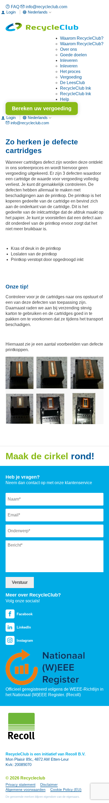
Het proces (70, 71)
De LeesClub (72, 82)
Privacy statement (20, 784)
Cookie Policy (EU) (65, 789)
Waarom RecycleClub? (81, 38)
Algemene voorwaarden (26, 789)
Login (11, 12)
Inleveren (69, 60)
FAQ (15, 6)
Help (64, 99)
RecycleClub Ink (75, 88)
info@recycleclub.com (46, 6)
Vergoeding (71, 77)
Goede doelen (73, 55)
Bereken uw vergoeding (41, 108)
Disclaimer (49, 784)
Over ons (68, 49)
